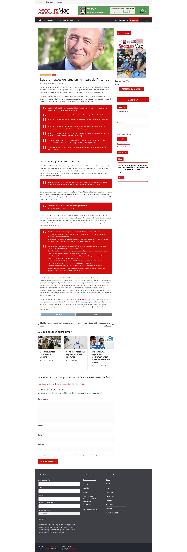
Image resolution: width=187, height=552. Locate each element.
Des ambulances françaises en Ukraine (47, 354)
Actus (79, 20)
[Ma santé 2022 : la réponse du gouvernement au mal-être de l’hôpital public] (102, 338)
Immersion (109, 492)
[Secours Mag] (40, 20)
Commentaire (43, 399)
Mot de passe (121, 123)
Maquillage (109, 504)
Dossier (108, 484)
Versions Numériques (90, 510)
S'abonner (133, 99)
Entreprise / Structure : (45, 503)
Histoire (108, 488)
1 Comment (67, 84)
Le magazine (48, 20)
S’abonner (134, 20)
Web (54, 75)
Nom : (40, 487)
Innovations (110, 496)
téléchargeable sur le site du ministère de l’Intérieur (75, 299)
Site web (41, 444)
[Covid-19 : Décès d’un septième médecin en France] (75, 338)
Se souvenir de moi (125, 134)
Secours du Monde (112, 513)
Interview (109, 500)
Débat (108, 480)
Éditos (59, 20)
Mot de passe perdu (123, 144)
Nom (40, 426)
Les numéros (68, 20)
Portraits (109, 508)
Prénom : (41, 495)
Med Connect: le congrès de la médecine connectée (57, 324)
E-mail (41, 435)
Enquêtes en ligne (46, 75)
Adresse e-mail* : (44, 480)
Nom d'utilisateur (122, 112)
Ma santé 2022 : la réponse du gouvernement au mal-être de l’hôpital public (101, 356)
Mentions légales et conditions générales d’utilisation (90, 498)
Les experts (87, 484)
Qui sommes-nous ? (89, 480)
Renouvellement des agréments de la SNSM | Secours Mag (63, 384)
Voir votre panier (122, 146)
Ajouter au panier (131, 88)
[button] (54, 20)
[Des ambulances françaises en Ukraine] (49, 338)
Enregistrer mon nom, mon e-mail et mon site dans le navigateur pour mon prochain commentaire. (77, 455)
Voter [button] (121, 177)
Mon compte (123, 20)
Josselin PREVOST (46, 84)
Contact (85, 492)
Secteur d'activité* (44, 510)
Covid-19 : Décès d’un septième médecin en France (75, 354)
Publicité (86, 488)
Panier (114, 20)
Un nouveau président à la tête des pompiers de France (94, 324)
